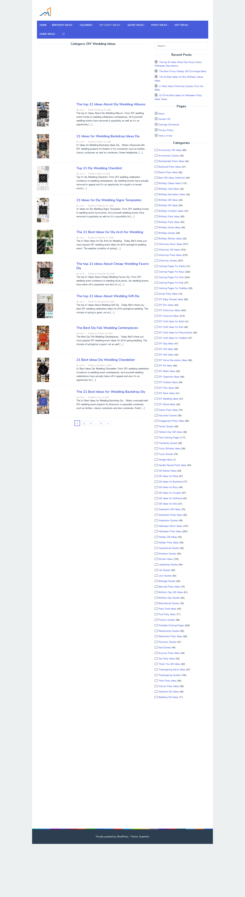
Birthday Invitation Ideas (171, 210)
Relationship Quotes (168, 631)
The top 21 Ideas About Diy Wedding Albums (110, 104)
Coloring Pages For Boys (171, 271)
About (161, 113)
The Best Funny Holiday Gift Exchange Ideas (182, 71)
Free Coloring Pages (169, 437)
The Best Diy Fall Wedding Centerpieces (107, 328)
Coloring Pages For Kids (171, 282)
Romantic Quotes (167, 641)
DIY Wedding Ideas (168, 398)
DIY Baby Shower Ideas (170, 299)
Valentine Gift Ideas (168, 691)
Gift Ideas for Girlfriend (170, 498)
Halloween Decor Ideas (170, 526)
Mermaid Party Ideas (169, 586)
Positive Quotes (166, 619)
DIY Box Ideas (166, 304)
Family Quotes (166, 426)
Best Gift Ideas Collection (171, 177)
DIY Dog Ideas (166, 343)
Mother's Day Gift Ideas (170, 592)
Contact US (164, 119)
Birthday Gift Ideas (168, 200)
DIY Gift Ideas (165, 349)
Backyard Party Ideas (169, 166)
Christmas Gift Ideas (169, 249)
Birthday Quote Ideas (169, 227)
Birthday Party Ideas (169, 216)
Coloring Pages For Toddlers (173, 288)
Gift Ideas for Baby (168, 476)
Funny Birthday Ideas (169, 448)
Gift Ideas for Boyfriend (170, 481)
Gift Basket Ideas (167, 470)
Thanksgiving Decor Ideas (171, 669)
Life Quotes (164, 570)
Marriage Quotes (167, 581)
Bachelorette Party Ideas (171, 161)
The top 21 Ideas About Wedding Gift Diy (107, 296)
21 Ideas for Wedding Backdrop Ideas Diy (108, 136)
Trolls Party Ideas (167, 680)
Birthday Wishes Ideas (170, 238)
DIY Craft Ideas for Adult (171, 321)
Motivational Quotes (168, 603)
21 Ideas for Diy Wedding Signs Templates (109, 200)
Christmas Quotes (167, 260)
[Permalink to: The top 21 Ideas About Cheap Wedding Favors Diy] (45, 273)
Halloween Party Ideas (170, 531)
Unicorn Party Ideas (168, 686)
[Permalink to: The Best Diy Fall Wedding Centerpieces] (43, 337)
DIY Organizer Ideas (169, 376)
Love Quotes (165, 575)
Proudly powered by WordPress (112, 836)
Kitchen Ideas (165, 559)
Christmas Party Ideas (170, 255)
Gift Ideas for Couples (169, 492)
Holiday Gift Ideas (167, 536)
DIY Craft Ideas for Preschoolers (175, 332)
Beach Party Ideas (168, 172)
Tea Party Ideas (166, 658)
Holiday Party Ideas (168, 542)
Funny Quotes (165, 454)
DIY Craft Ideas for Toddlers (172, 337)
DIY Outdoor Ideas (168, 382)
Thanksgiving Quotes (169, 675)
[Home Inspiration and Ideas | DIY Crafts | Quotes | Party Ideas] (45, 11)
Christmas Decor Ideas (170, 244)
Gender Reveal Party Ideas (172, 465)
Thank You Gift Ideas (169, 664)
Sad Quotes (164, 647)
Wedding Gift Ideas (168, 697)
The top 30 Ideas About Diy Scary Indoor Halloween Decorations (178, 63)
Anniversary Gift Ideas (170, 150)
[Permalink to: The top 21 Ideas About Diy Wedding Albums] (43, 114)
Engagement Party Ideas (171, 420)
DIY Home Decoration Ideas (172, 360)
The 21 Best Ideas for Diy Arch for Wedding (109, 232)
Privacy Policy (165, 130)
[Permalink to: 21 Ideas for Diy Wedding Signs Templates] (43, 209)
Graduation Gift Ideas (169, 509)
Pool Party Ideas (167, 614)
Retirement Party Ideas (170, 636)
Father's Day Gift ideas (170, 432)
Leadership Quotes (168, 564)
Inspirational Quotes (168, 548)
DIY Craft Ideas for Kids (170, 327)
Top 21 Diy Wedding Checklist (99, 168)
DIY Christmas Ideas (169, 310)
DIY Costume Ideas (168, 315)
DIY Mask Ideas (166, 371)
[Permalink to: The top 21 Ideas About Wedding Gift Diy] (45, 305)
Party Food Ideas (167, 608)
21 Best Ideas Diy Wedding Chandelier (105, 360)
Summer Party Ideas (169, 653)
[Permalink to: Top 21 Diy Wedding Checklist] (43, 177)
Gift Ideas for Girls (168, 503)
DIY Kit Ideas (165, 365)
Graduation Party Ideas (170, 514)
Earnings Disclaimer (168, 124)
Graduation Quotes (168, 520)
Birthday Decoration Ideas (171, 194)
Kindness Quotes (167, 553)
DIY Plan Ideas (166, 387)
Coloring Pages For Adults (172, 266)
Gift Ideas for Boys (168, 487)
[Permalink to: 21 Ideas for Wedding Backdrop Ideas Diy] (43, 145)
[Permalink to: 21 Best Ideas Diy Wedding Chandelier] (43, 369)
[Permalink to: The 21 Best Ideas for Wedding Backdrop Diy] (43, 401)
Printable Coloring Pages (171, 625)
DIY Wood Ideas (166, 404)
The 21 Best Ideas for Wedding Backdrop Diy (110, 392)
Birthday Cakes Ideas (169, 183)
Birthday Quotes (166, 233)
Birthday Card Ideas (168, 188)
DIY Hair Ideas (166, 354)
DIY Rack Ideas (166, 393)
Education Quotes (167, 415)
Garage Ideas (165, 459)
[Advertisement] (67, 74)
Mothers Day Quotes (169, 597)
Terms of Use (165, 135)
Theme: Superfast (140, 836)
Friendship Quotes (167, 443)
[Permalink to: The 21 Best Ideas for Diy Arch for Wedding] (45, 241)
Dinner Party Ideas (168, 293)
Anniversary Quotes (168, 155)
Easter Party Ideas (168, 409)
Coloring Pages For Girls (171, 277)
